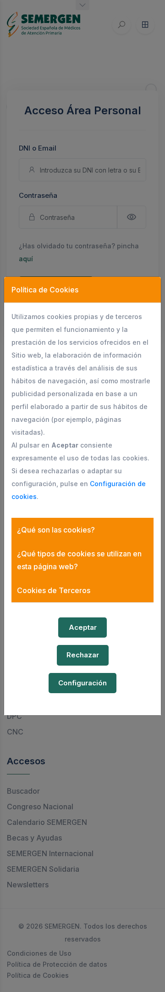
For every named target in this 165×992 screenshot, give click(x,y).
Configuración (82, 682)
